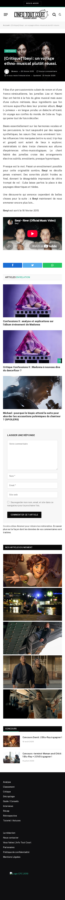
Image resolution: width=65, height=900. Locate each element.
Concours (11, 729)
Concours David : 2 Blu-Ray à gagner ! (42, 737)
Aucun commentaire (48, 71)
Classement (9, 787)
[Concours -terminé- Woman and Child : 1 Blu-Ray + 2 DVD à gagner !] (11, 757)
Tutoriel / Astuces (12, 820)
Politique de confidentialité (16, 852)
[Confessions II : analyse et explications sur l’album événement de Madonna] (32, 300)
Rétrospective (10, 816)
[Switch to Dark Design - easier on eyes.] (59, 14)
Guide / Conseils (11, 801)
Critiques (10, 51)
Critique (7, 791)
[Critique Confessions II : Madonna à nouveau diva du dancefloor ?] (32, 346)
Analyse (7, 782)
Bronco (14, 71)
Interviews (8, 806)
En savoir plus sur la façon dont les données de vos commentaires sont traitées (32, 529)
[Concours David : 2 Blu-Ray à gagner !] (11, 741)
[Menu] (6, 14)
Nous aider (32, 3)
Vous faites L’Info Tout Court (17, 842)
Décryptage (9, 796)
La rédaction (9, 833)
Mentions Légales (11, 857)
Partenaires (9, 847)
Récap (6, 811)
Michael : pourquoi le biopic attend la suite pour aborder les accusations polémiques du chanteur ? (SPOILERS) (32, 416)
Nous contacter (10, 838)
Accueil (6, 25)
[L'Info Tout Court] (31, 14)
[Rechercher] (54, 14)
